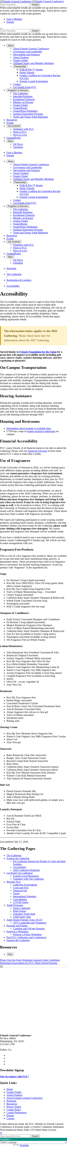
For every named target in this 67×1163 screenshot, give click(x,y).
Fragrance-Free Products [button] (16, 549)
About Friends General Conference (25, 1098)
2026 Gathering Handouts (26, 870)
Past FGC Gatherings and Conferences (26, 937)
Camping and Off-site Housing (29, 928)
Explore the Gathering (18, 858)
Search (35, 4)
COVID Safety (21, 902)
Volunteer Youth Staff (24, 914)
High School (19, 911)
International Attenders (24, 896)
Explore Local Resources (26, 876)
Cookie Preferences (17, 1112)
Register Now (14, 881)
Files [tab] (10, 954)
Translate (24, 1145)
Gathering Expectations (25, 884)
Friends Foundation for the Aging (37, 351)
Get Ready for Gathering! (20, 873)
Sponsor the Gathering (18, 940)
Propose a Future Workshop (27, 934)
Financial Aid (20, 890)
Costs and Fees (20, 887)
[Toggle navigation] (1, 28)
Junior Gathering (21, 908)
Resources (12, 1103)
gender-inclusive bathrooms (41, 431)
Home (10, 1089)
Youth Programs (15, 905)
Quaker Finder (14, 1092)
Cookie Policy (14, 1109)
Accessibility (13, 286)
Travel (16, 893)
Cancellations (20, 899)
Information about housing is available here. (29, 428)
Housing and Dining (17, 925)
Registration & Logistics (19, 280)
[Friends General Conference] (48, 1)
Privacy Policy (14, 1106)
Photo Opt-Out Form (11, 960)
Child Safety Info (22, 916)
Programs (11, 268)
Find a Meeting (14, 19)
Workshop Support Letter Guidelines (41, 960)
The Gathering (14, 274)
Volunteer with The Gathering (28, 878)
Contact (10, 1118)
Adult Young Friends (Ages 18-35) (24, 919)
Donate (10, 22)
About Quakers (14, 1095)
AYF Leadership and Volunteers (29, 922)
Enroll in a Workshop (17, 931)
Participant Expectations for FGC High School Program (28, 963)
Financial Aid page (37, 451)
